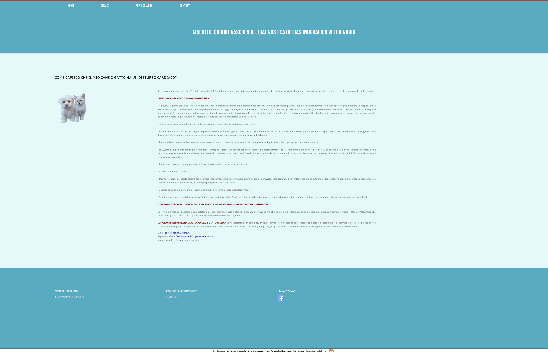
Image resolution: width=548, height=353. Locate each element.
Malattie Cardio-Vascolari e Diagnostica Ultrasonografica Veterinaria (274, 32)
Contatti (173, 296)
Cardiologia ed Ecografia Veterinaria (194, 236)
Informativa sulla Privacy (70, 296)
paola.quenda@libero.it (177, 232)
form (178, 240)
